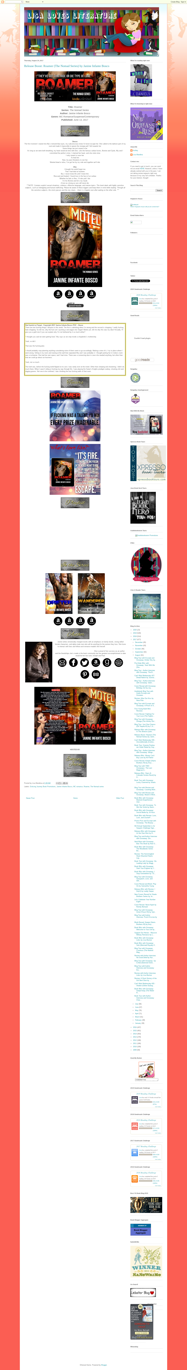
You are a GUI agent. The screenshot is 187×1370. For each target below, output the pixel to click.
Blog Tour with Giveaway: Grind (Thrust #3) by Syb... (145, 911)
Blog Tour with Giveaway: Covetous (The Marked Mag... (143, 950)
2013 (135, 1037)
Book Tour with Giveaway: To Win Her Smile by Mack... (145, 806)
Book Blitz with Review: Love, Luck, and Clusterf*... (145, 817)
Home (75, 798)
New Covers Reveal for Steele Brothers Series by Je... (145, 895)
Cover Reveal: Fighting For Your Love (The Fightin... (144, 715)
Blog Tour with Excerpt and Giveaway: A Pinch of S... (144, 705)
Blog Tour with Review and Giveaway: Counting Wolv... (145, 789)
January (138, 1023)
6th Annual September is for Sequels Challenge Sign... (144, 827)
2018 (135, 636)
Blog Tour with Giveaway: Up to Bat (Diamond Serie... (145, 962)
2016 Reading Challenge (146, 1172)
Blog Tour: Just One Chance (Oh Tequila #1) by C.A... (144, 725)
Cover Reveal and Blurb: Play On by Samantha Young (145, 885)
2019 (135, 633)
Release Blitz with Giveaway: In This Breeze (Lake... (145, 731)
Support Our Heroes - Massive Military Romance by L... (145, 934)
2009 (135, 1050)
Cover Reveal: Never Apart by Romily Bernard (145, 906)
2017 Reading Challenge (146, 1146)
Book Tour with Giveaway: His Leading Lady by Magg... (145, 862)
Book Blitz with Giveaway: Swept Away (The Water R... (144, 991)
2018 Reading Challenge (146, 1120)
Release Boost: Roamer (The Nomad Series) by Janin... (145, 736)
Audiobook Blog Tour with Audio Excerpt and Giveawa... (143, 693)
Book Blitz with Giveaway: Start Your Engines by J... (144, 867)
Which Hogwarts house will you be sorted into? (144, 206)
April (137, 1014)
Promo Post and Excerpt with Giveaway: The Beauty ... (145, 822)
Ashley (135, 150)
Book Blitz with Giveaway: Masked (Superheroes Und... (144, 800)
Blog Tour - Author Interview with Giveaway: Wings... (144, 751)
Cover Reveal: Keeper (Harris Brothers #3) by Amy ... (145, 762)
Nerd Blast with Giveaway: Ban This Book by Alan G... (145, 843)
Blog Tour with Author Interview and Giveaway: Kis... (144, 968)
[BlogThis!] (59, 783)
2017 (135, 639)
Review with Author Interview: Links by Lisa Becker (145, 974)
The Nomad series (97, 787)
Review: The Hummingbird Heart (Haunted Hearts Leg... (144, 856)
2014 (135, 1034)
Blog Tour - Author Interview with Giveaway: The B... (144, 671)
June (137, 1007)
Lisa (140, 299)
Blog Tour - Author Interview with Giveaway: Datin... (144, 682)
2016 (135, 1027)
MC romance (78, 787)
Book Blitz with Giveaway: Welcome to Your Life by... (145, 928)
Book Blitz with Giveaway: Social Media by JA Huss (144, 811)
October (138, 649)
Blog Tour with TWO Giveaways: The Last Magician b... (143, 768)
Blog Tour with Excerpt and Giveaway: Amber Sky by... (145, 659)
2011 (135, 1043)
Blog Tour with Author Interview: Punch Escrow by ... (145, 917)
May (137, 1010)
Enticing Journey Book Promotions (43, 787)
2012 (135, 1040)
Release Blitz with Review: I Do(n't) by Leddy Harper (144, 890)
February (138, 1020)
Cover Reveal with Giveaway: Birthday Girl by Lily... (145, 687)
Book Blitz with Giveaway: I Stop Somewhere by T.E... (145, 873)
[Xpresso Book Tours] (148, 480)
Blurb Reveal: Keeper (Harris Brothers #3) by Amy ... (144, 923)
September (139, 652)
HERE (142, 169)
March (137, 1017)
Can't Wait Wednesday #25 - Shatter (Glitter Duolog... (144, 985)
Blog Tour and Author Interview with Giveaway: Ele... (145, 837)
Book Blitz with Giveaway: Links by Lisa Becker (144, 939)
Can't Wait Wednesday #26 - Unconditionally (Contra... (144, 741)
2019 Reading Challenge (146, 1093)
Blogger (104, 1365)
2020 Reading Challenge (146, 294)
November (139, 645)
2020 (135, 630)
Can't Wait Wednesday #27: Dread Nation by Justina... (145, 677)
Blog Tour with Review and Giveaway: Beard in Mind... (145, 794)
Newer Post (30, 798)
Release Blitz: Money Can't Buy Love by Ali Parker (144, 757)
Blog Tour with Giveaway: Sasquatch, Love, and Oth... (143, 879)
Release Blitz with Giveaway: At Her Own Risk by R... (145, 832)
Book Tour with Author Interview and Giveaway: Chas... (144, 998)
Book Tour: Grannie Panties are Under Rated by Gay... (145, 746)
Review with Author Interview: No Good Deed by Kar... (145, 957)
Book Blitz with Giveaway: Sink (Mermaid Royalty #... (145, 944)
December (139, 642)
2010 (135, 1047)
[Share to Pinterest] (67, 783)
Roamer (86, 787)
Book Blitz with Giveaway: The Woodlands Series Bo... (144, 849)
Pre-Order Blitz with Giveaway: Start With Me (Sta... (144, 665)
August (138, 655)
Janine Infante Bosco (64, 787)
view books (158, 308)
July (137, 1004)
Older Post (120, 798)
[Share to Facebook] (64, 783)
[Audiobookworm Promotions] (146, 535)
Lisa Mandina (138, 155)
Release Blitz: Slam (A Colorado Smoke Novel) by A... (145, 775)
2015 (135, 1031)
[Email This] (57, 783)
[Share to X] (62, 783)
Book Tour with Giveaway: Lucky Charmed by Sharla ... (144, 782)
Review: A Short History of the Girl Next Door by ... (145, 979)
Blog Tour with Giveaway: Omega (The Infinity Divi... (145, 720)
